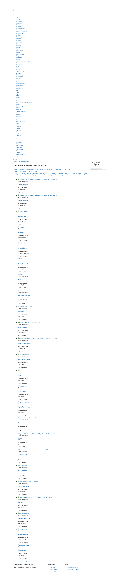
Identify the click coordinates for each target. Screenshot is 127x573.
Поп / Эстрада (48, 175)
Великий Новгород (21, 31)
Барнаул (18, 25)
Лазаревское (20, 71)
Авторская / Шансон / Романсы (29, 173)
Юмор (85, 175)
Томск (18, 132)
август (22, 169)
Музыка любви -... (24, 423)
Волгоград (19, 37)
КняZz (20, 375)
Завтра (97, 164)
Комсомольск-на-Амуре (23, 61)
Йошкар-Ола (20, 50)
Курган (18, 68)
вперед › (25, 561)
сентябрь (27, 169)
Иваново (18, 45)
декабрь (41, 169)
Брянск (18, 30)
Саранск (18, 113)
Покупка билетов (73, 567)
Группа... (21, 439)
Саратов (18, 114)
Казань (18, 52)
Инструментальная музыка (79, 173)
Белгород (19, 26)
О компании (54, 567)
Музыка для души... (24, 343)
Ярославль (19, 156)
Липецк (18, 73)
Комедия (19, 175)
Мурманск (19, 80)
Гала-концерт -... (23, 184)
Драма (61, 173)
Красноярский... (23, 455)
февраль (51, 169)
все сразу (20, 561)
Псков (18, 104)
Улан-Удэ (19, 137)
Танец (69, 175)
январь (46, 169)
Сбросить (104, 169)
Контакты (54, 569)
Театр (30, 171)
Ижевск (18, 47)
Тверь (18, 128)
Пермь (18, 99)
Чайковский (19, 144)
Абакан (18, 18)
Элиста (18, 152)
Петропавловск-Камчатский (24, 102)
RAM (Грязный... (23, 264)
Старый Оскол (20, 121)
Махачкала (19, 76)
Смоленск (19, 116)
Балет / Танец (44, 173)
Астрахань (19, 23)
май (63, 169)
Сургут (18, 123)
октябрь (32, 169)
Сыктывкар (19, 125)
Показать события (96, 169)
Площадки (54, 571)
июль (68, 169)
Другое (67, 173)
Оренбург (19, 94)
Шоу (35, 171)
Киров (18, 59)
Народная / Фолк (36, 175)
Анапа (18, 19)
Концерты (23, 171)
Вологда (18, 38)
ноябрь (37, 169)
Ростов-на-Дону (20, 106)
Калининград (20, 54)
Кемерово (19, 57)
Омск (17, 90)
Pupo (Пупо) (22, 391)
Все (16, 171)
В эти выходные (99, 166)
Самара (18, 109)
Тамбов (18, 126)
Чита (17, 151)
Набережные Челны (22, 82)
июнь (65, 169)
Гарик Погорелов (24, 407)
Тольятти (19, 130)
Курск (18, 69)
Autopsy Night (22, 216)
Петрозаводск (20, 101)
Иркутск (18, 49)
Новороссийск (20, 87)
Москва (18, 78)
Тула (17, 133)
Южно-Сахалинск (21, 154)
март (55, 169)
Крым (18, 66)
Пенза (18, 97)
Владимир (19, 35)
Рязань (18, 107)
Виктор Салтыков (24, 359)
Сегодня (97, 162)
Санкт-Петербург (21, 111)
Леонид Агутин (23, 534)
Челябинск (19, 147)
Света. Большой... (24, 486)
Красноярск (19, 64)
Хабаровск (19, 142)
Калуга (18, 56)
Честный (21, 232)
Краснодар (19, 63)
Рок (56, 175)
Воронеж (18, 40)
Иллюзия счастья (24, 296)
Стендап (62, 175)
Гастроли (53, 173)
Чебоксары (19, 145)
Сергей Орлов (23, 248)
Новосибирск (20, 88)
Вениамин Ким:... (24, 327)
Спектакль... (22, 550)
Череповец (19, 149)
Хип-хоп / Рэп (77, 175)
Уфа (17, 140)
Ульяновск (19, 139)
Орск (17, 95)
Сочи (17, 118)
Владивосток (20, 33)
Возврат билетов (73, 569)
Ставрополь (19, 120)
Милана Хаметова (24, 518)
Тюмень (18, 135)
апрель (59, 169)
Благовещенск (20, 28)
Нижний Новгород (21, 83)
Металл (27, 175)
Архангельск (19, 21)
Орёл (17, 92)
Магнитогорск (20, 75)
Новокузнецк (19, 85)
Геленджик (19, 42)
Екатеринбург (20, 44)
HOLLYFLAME (22, 471)
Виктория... (22, 312)
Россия (16, 161)
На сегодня (17, 169)
